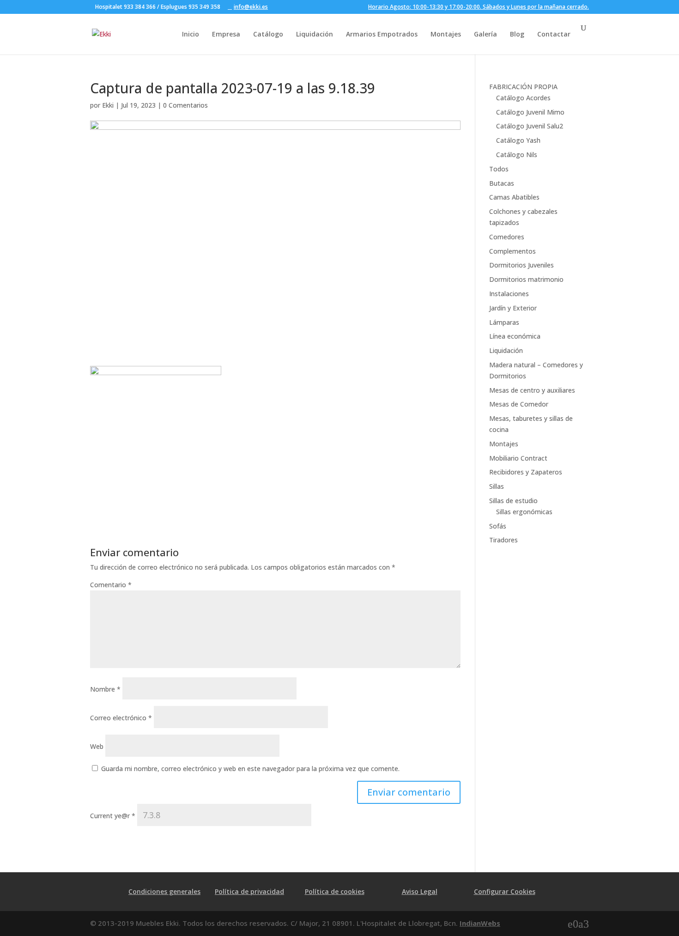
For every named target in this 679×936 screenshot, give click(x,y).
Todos (499, 168)
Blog (517, 34)
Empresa (226, 34)
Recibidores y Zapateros (525, 472)
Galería (485, 34)
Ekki (108, 105)
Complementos (512, 251)
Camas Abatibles (514, 197)
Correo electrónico (121, 717)
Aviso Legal (419, 891)
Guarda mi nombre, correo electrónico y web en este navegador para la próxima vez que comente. (250, 768)
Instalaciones (509, 293)
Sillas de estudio (513, 500)
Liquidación (314, 34)
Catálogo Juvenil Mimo (530, 112)
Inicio (190, 34)
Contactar (553, 34)
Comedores (506, 236)
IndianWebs (480, 923)
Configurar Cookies (504, 891)
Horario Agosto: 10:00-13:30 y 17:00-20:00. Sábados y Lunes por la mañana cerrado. (478, 7)
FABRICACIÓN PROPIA (523, 86)
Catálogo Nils (516, 154)
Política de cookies (334, 891)
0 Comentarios (185, 105)
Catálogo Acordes (523, 97)
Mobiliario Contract (518, 458)
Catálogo (268, 34)
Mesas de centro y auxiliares (532, 390)
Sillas (496, 486)
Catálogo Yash (518, 140)
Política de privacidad (249, 891)
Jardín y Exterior (513, 308)
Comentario (111, 584)
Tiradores (503, 539)
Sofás (497, 526)
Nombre (105, 689)
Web (96, 746)
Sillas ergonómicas (524, 511)
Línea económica (514, 336)
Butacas (501, 183)
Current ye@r (112, 815)
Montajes (445, 34)
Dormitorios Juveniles (521, 265)
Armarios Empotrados (382, 34)
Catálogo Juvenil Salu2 (529, 126)
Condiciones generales (164, 891)
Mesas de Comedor (518, 404)
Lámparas (504, 322)
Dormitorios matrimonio (526, 279)
